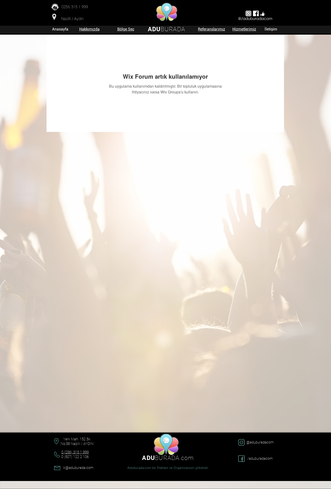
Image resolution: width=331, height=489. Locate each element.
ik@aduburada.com (78, 468)
